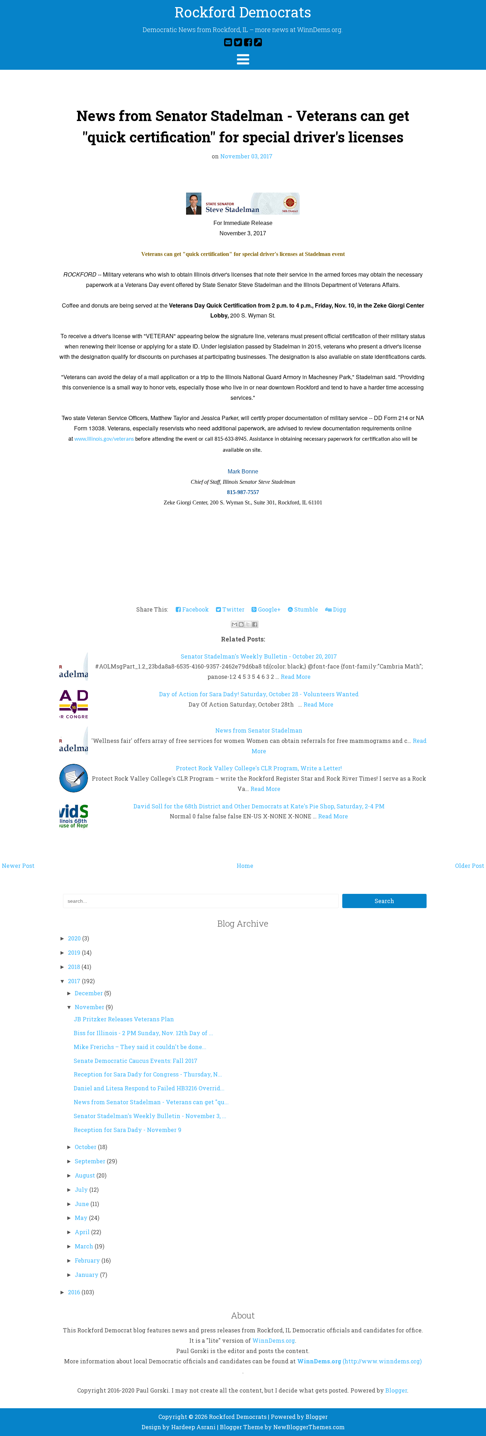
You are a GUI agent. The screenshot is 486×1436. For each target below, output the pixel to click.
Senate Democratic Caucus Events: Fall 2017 (135, 1060)
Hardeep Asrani (193, 1427)
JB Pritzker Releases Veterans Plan (124, 1019)
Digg (339, 609)
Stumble (305, 609)
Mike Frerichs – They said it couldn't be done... (140, 1046)
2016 (74, 1292)
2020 (75, 938)
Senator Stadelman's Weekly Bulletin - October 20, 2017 (259, 656)
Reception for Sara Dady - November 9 (127, 1129)
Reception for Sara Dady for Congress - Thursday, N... (148, 1074)
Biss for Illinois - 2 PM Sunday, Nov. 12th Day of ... (143, 1033)
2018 (74, 966)
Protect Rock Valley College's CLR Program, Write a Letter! (259, 768)
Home (245, 865)
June (82, 1203)
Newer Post (18, 865)
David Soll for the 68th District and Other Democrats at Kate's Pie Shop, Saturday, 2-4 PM (259, 806)
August (85, 1175)
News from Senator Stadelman (258, 730)
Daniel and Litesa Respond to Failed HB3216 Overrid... (149, 1088)
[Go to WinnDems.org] (258, 42)
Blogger (396, 1390)
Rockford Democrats (242, 11)
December (89, 993)
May (82, 1217)
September (91, 1161)
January (87, 1274)
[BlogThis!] (241, 624)
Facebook (195, 609)
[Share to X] (248, 624)
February (88, 1260)
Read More (296, 676)
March (85, 1246)
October (86, 1147)
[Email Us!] (228, 42)
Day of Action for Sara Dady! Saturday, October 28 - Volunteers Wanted (259, 694)
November (90, 1007)
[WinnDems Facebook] (248, 42)
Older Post (469, 865)
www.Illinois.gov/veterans (104, 439)
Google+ (269, 609)
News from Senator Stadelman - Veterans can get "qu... (151, 1102)
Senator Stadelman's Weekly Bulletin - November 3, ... (150, 1116)
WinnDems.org (273, 1340)
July (82, 1189)
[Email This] (234, 624)
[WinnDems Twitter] (238, 42)
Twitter (232, 609)
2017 (75, 981)
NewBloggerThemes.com (309, 1427)
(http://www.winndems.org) (382, 1361)
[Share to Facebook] (254, 624)
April (83, 1232)
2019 (75, 952)
